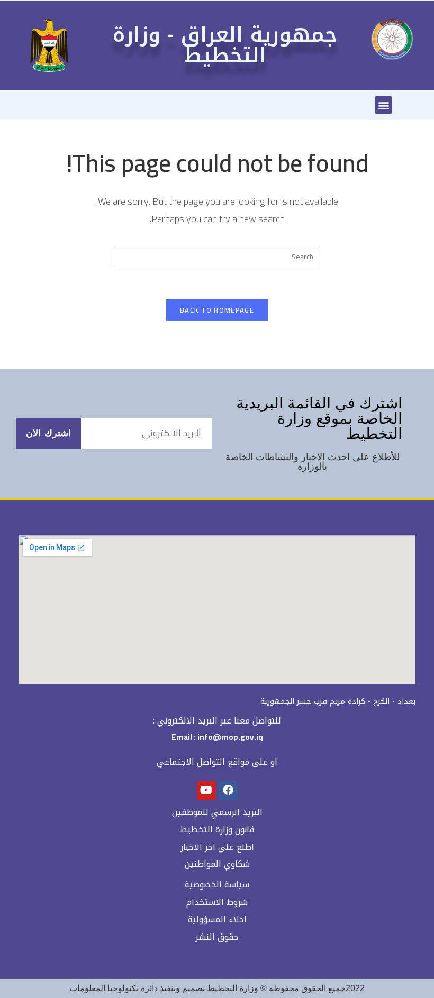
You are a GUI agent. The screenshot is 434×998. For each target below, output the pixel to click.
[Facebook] (228, 790)
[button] (383, 105)
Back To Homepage (217, 310)
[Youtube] (206, 790)
